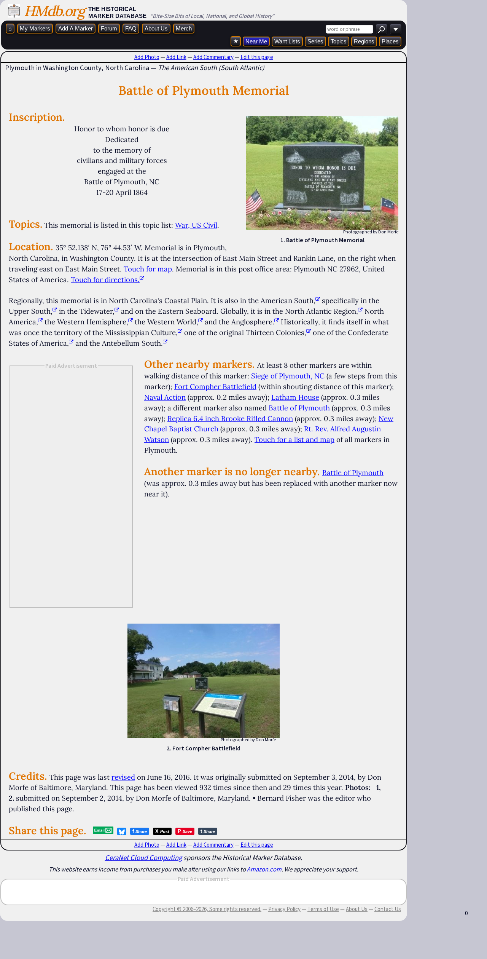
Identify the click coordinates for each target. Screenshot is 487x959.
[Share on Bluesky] (121, 831)
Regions (364, 41)
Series (315, 41)
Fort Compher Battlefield (215, 386)
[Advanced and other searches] (395, 29)
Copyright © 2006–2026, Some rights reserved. (207, 909)
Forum (109, 28)
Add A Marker (75, 28)
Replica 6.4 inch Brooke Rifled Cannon (230, 418)
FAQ (131, 28)
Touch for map (148, 268)
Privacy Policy (284, 909)
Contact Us (387, 909)
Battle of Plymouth (299, 407)
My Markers (35, 28)
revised (123, 777)
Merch (184, 28)
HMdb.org (54, 11)
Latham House (295, 397)
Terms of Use (323, 909)
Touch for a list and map (294, 439)
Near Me (256, 41)
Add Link (176, 57)
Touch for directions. (105, 279)
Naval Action (165, 397)
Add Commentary (213, 57)
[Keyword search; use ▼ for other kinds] (381, 29)
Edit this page (256, 57)
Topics (339, 41)
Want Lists (287, 41)
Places (390, 41)
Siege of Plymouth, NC (288, 375)
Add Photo (146, 57)
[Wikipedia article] (317, 300)
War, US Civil (196, 225)
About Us (156, 28)
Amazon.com (264, 869)
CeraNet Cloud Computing (143, 857)
